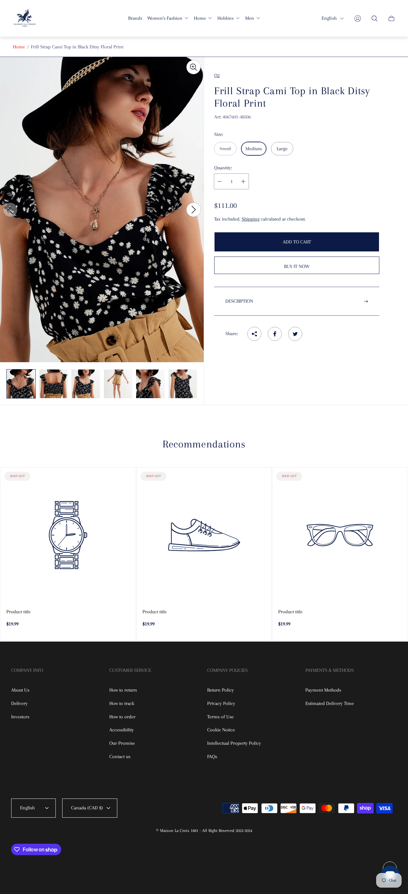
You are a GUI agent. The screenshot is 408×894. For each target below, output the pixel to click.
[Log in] (358, 18)
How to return (123, 690)
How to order (122, 717)
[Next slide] (193, 210)
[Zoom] (193, 67)
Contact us (119, 756)
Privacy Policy (221, 703)
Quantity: (223, 168)
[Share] (254, 334)
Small (225, 148)
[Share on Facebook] (275, 334)
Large (282, 148)
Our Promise (122, 743)
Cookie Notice (221, 730)
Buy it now (297, 266)
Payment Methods (323, 690)
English (329, 18)
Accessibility (121, 730)
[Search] (375, 18)
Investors (20, 717)
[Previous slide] (10, 210)
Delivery (19, 703)
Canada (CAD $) (87, 808)
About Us (20, 690)
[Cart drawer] (391, 18)
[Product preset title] (68, 535)
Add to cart (297, 242)
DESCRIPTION (239, 301)
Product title (18, 612)
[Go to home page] (25, 18)
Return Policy (220, 690)
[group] (21, 383)
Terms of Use (220, 717)
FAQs (212, 756)
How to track (121, 703)
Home (19, 47)
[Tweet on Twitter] (295, 334)
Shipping (250, 219)
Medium (253, 148)
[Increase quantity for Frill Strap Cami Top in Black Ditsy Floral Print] (243, 181)
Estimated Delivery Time (329, 703)
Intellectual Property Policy (234, 743)
